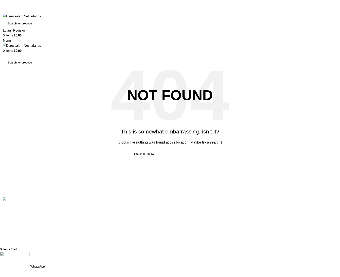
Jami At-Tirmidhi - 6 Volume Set (195, 222)
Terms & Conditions (101, 207)
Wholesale (95, 237)
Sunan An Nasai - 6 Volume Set (195, 244)
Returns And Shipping (103, 222)
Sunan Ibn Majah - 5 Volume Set (195, 237)
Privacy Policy (98, 229)
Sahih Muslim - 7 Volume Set (193, 215)
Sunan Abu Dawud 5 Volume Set (196, 229)
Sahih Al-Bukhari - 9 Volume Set (195, 207)
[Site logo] (22, 16)
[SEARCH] (330, 23)
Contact (93, 215)
